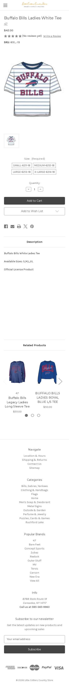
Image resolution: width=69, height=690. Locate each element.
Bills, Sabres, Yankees (34, 486)
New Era (34, 576)
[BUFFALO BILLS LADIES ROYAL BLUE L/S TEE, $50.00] (47, 371)
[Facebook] (6, 226)
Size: (34, 158)
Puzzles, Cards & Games (34, 518)
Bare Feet (34, 544)
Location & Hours (35, 455)
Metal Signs (34, 506)
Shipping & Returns (34, 459)
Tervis (34, 568)
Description (34, 241)
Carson (34, 572)
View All (34, 580)
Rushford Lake (34, 522)
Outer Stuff (34, 560)
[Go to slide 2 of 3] (32, 415)
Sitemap (34, 468)
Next (60, 381)
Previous (5, 381)
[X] (25, 226)
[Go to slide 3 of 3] (38, 415)
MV (34, 564)
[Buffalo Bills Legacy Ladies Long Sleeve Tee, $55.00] (17, 371)
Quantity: (34, 182)
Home (34, 498)
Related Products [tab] (34, 345)
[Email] (12, 226)
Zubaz (34, 552)
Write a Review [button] (52, 36)
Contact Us (34, 463)
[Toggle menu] (5, 5)
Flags (34, 494)
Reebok (34, 556)
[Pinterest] (32, 226)
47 (34, 540)
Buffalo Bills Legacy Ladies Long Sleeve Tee (17, 402)
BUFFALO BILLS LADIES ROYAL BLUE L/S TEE (47, 397)
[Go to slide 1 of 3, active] (26, 415)
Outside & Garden (34, 510)
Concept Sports (34, 548)
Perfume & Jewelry (34, 514)
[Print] (19, 226)
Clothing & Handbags (34, 490)
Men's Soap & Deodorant (34, 502)
